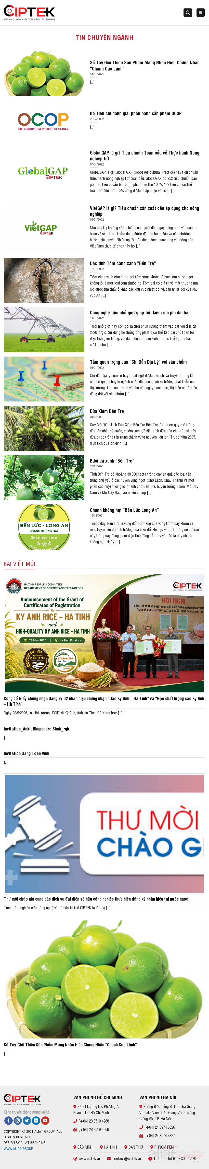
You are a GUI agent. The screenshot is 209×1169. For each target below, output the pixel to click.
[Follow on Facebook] (8, 1120)
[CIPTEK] (29, 12)
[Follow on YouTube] (45, 1120)
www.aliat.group (18, 1148)
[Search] (188, 12)
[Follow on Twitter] (27, 1120)
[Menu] (201, 12)
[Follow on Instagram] (18, 1120)
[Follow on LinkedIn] (36, 1120)
